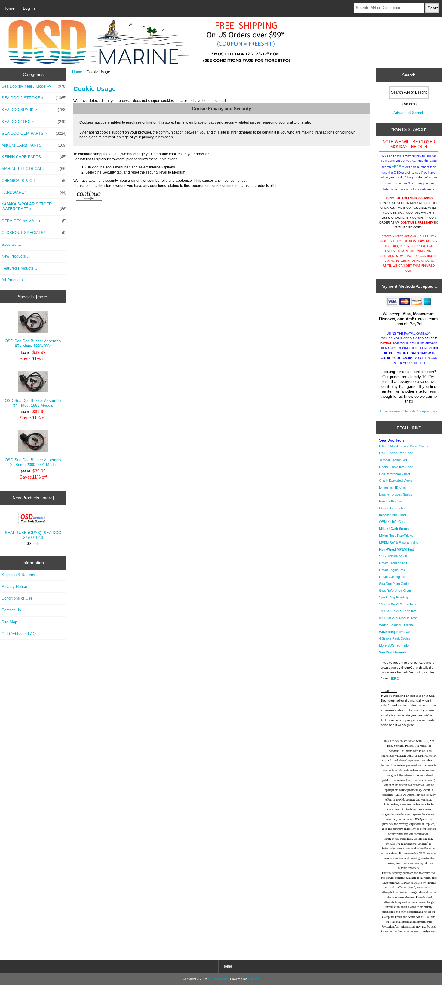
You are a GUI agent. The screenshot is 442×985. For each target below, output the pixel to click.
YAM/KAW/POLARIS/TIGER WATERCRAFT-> (34, 206)
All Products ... (15, 280)
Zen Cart (253, 978)
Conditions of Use (17, 598)
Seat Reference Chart (395, 590)
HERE (396, 166)
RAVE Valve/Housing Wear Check (403, 446)
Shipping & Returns (18, 575)
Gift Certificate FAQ (19, 633)
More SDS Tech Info (394, 645)
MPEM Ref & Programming (398, 542)
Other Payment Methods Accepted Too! (408, 411)
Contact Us (11, 610)
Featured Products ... (20, 268)
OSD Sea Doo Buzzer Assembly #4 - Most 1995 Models (33, 403)
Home (9, 8)
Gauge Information (392, 508)
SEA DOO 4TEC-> (34, 121)
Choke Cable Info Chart (396, 467)
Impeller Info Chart (392, 515)
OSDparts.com (218, 978)
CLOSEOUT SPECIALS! (34, 232)
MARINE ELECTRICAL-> (34, 168)
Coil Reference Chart (394, 474)
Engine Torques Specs (395, 494)
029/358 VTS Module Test (398, 618)
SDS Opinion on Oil (393, 556)
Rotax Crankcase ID (394, 563)
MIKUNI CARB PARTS (34, 145)
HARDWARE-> (34, 192)
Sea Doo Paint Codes (394, 583)
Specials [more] (33, 296)
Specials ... (11, 244)
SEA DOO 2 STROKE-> (34, 98)
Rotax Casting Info (392, 577)
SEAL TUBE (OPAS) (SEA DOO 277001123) (33, 535)
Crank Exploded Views (395, 480)
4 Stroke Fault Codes (394, 638)
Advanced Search (408, 112)
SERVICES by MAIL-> (34, 221)
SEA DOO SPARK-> (34, 109)
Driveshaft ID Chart (393, 487)
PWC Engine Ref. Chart (396, 453)
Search (409, 75)
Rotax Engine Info (392, 570)
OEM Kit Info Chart (393, 521)
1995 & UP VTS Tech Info (397, 611)
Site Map (9, 622)
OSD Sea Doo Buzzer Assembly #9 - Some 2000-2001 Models (33, 462)
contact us (389, 183)
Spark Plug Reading (393, 597)
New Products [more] (33, 497)
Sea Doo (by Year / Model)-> (34, 86)
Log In (29, 8)
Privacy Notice (14, 586)
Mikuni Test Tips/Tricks (396, 535)
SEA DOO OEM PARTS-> (34, 133)
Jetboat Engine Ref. (393, 460)
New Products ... (16, 256)
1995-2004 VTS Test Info (397, 604)
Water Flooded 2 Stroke (396, 625)
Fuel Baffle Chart (391, 501)
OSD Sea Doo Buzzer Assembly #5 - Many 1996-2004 (33, 343)
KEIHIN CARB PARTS (34, 157)
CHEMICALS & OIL (34, 180)
